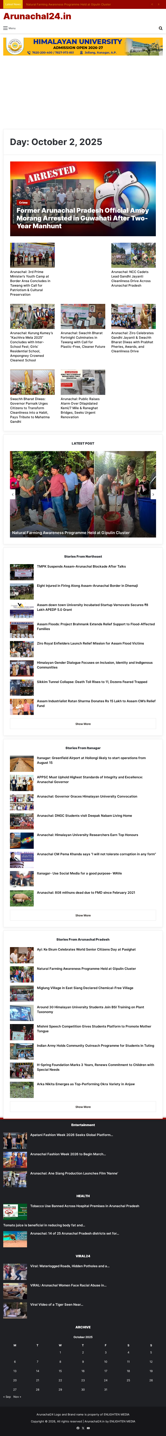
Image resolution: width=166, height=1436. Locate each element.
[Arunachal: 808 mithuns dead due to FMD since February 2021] (22, 898)
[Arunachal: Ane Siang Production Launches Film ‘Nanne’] (15, 1179)
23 (83, 1380)
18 (128, 1371)
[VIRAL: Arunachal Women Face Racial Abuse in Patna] (15, 1291)
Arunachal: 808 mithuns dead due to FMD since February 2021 (86, 892)
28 (37, 1389)
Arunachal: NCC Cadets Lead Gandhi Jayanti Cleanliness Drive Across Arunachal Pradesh (131, 278)
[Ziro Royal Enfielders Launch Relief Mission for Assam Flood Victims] (22, 649)
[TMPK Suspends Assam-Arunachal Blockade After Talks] (22, 572)
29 (60, 1389)
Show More (83, 724)
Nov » (17, 1396)
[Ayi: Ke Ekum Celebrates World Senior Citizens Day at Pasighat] (22, 955)
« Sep (7, 1396)
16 (83, 1371)
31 (105, 1389)
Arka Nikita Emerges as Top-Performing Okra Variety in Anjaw (86, 1084)
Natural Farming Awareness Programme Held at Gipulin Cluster (67, 4)
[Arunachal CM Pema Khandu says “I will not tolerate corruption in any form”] (22, 860)
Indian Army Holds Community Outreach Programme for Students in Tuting (95, 1045)
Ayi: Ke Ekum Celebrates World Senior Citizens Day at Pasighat (86, 949)
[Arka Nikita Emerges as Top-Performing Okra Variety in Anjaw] (22, 1090)
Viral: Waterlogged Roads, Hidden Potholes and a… (70, 1266)
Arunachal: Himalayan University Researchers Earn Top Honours (87, 835)
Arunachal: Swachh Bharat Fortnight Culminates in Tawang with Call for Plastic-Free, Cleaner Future (83, 340)
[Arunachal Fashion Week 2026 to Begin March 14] (15, 1160)
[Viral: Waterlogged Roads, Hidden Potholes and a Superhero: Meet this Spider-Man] (15, 1272)
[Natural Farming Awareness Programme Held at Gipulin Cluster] (22, 974)
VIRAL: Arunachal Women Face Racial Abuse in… (68, 1285)
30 (83, 1389)
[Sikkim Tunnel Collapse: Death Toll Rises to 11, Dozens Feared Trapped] (22, 688)
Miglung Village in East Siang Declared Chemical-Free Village (85, 988)
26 (151, 1380)
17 (105, 1371)
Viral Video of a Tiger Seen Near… (56, 1304)
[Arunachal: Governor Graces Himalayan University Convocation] (22, 802)
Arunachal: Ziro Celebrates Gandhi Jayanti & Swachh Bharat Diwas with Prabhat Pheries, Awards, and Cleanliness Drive (132, 342)
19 (151, 1371)
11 (128, 1361)
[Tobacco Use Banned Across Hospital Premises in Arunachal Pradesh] (15, 1212)
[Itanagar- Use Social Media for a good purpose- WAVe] (22, 879)
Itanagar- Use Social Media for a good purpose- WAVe (79, 873)
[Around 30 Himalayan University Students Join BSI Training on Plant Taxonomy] (22, 1013)
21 (37, 1380)
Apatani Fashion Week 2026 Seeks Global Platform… (71, 1135)
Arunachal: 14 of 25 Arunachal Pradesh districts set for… (74, 1233)
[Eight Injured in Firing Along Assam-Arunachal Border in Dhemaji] (22, 591)
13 (14, 1371)
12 (151, 1361)
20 (15, 1380)
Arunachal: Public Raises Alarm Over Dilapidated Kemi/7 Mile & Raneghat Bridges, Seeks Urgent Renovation (80, 408)
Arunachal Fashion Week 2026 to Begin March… (68, 1154)
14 (37, 1371)
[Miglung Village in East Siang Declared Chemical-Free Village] (22, 994)
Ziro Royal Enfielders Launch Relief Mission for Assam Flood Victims (90, 643)
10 (105, 1361)
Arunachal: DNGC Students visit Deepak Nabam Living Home (84, 816)
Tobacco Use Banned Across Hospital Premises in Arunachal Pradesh (84, 1206)
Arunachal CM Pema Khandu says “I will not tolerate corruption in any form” (96, 854)
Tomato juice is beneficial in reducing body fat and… (44, 1225)
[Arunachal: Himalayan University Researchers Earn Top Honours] (22, 841)
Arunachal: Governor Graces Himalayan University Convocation (87, 796)
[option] (83, 494)
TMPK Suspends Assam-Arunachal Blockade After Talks (81, 566)
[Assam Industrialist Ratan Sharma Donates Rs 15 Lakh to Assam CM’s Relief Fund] (22, 707)
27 (14, 1389)
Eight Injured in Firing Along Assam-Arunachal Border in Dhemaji (87, 586)
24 (105, 1380)
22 (60, 1380)
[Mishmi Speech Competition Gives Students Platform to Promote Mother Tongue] (22, 1032)
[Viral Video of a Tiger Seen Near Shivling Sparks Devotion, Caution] (15, 1310)
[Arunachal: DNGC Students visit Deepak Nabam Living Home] (22, 821)
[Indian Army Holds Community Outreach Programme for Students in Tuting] (22, 1051)
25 (128, 1380)
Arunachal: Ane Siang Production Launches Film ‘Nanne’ (74, 1173)
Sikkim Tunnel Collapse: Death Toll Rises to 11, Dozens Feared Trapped (92, 682)
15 (60, 1371)
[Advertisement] (83, 92)
